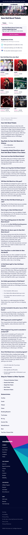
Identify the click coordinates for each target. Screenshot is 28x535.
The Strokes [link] (4, 415)
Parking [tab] (11, 23)
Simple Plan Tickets (8, 384)
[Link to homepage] (14, 4)
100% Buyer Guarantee (15, 1)
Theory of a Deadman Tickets (11, 380)
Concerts (7, 118)
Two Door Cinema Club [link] (7, 432)
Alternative (13, 118)
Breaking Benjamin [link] (6, 411)
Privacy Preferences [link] (6, 523)
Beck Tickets (7, 387)
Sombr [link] (2, 401)
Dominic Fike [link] (4, 422)
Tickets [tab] (4, 23)
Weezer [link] (3, 405)
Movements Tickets (8, 389)
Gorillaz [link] (3, 398)
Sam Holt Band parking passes (18, 224)
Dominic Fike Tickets (9, 382)
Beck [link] (2, 429)
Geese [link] (2, 408)
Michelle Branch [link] (5, 425)
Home (2, 118)
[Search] (24, 4)
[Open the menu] (2, 4)
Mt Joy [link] (3, 418)
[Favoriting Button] (25, 8)
